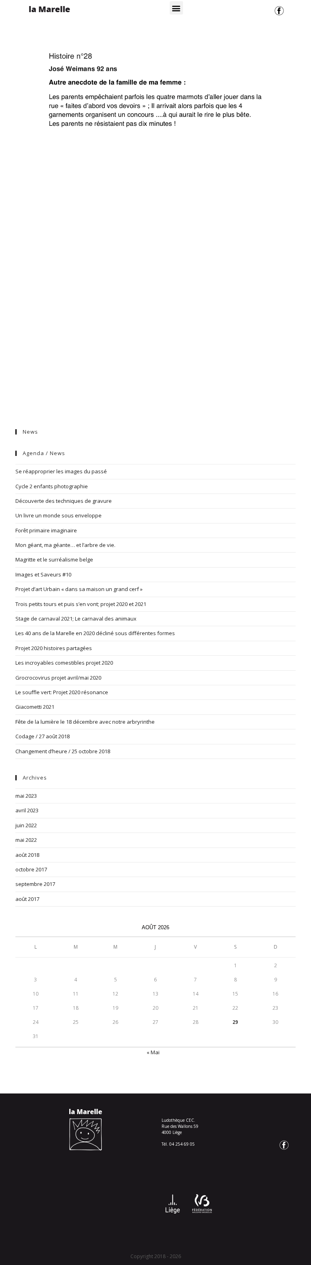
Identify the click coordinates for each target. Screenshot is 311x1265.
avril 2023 (26, 810)
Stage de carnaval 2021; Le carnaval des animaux (75, 618)
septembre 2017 (35, 884)
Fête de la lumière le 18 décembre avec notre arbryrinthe (85, 721)
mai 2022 (26, 839)
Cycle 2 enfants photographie (51, 486)
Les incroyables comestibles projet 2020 (64, 662)
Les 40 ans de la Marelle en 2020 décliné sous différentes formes (95, 633)
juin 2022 (26, 825)
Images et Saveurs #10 (43, 574)
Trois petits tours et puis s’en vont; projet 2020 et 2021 (80, 604)
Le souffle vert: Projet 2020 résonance (61, 692)
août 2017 (27, 899)
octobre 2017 (31, 869)
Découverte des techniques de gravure (63, 500)
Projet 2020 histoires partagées (53, 648)
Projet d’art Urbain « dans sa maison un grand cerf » (79, 589)
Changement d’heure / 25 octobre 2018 (62, 751)
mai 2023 (26, 795)
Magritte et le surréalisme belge (54, 559)
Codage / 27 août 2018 (42, 736)
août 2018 (27, 854)
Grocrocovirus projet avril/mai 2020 (58, 677)
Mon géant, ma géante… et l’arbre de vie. (65, 545)
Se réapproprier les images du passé (61, 471)
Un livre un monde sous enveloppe (58, 515)
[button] (176, 8)
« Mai (153, 1052)
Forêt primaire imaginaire (46, 530)
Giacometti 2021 (34, 706)
